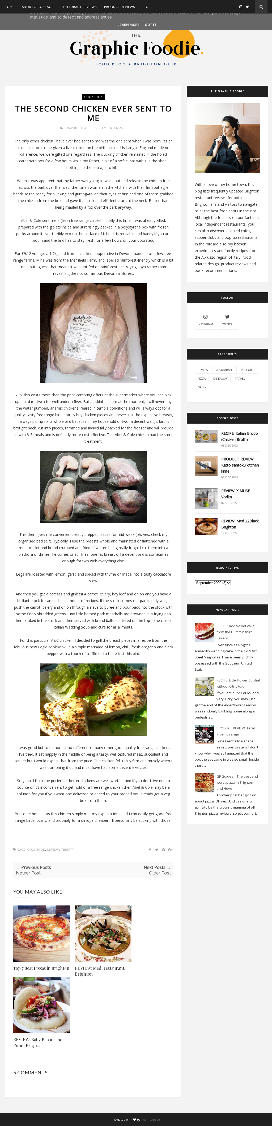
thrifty (67, 850)
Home (9, 6)
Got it (151, 25)
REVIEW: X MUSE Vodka (235, 493)
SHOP (146, 6)
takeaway (220, 378)
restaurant (224, 369)
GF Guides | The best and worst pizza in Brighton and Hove (237, 782)
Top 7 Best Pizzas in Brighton (41, 968)
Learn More (128, 25)
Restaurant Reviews (79, 6)
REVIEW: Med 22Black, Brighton (240, 524)
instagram (205, 324)
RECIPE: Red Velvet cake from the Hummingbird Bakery (235, 631)
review (53, 850)
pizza (202, 378)
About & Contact (37, 6)
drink (202, 387)
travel (240, 378)
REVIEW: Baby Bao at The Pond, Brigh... (37, 1042)
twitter (227, 324)
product (248, 369)
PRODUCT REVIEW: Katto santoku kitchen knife (240, 465)
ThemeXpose (150, 1119)
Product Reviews (119, 6)
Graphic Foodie (79, 128)
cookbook (93, 97)
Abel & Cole (31, 220)
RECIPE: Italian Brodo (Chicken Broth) (239, 436)
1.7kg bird (57, 253)
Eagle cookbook (51, 646)
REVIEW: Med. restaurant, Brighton (100, 971)
